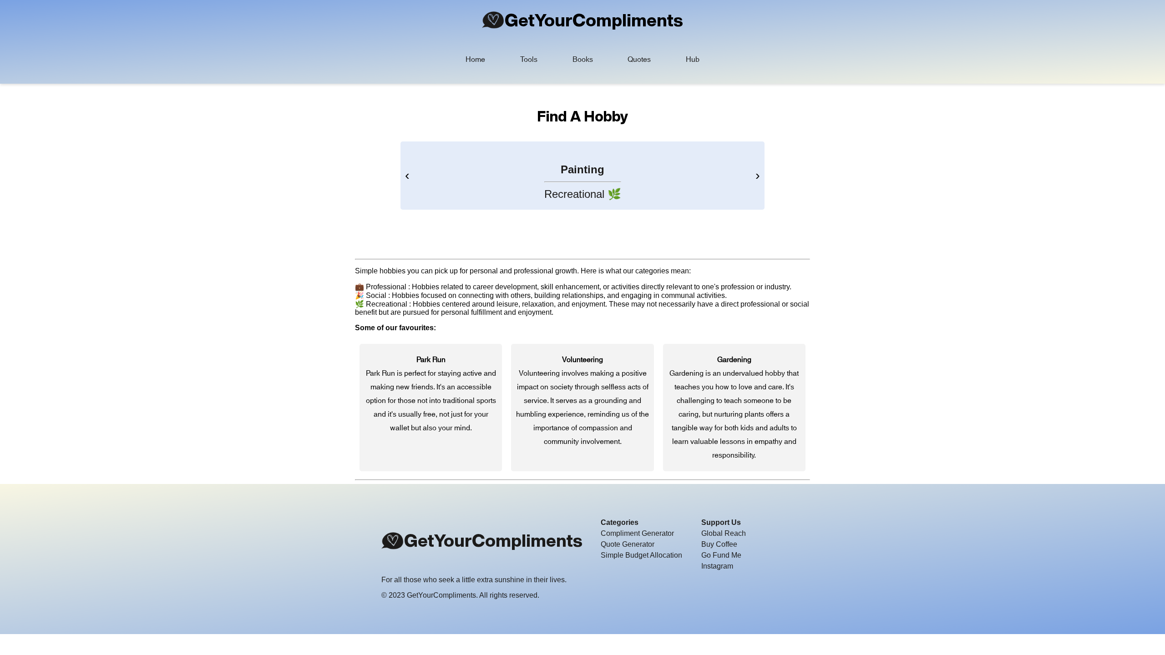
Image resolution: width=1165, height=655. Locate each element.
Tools (528, 59)
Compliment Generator (637, 533)
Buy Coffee (719, 544)
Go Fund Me (721, 555)
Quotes (639, 59)
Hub (692, 59)
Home (475, 59)
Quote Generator (627, 544)
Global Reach (723, 533)
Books (582, 59)
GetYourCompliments (594, 20)
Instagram (717, 566)
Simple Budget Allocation (641, 555)
